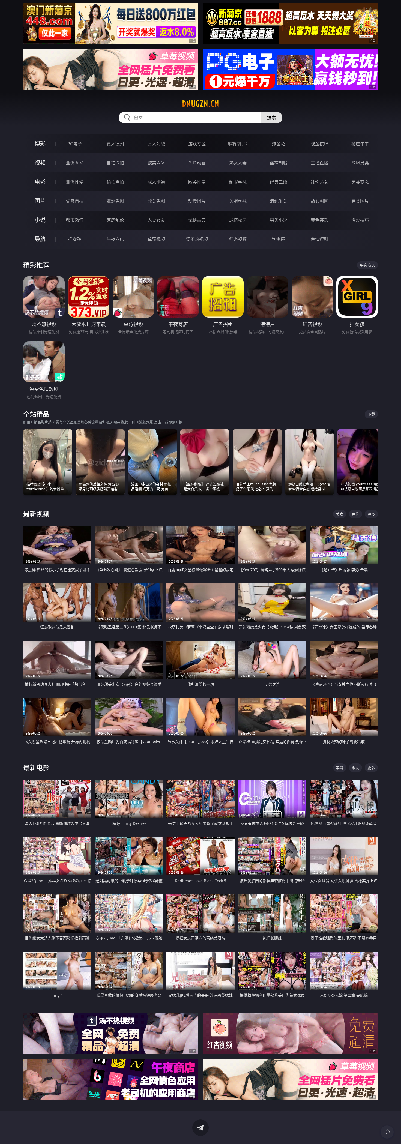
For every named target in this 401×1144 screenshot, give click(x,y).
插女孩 (74, 239)
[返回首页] (387, 1132)
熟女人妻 (238, 163)
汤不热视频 (197, 239)
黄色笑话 (319, 220)
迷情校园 (238, 220)
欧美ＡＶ (156, 163)
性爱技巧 (360, 220)
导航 (40, 239)
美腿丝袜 (238, 201)
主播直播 (319, 163)
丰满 (339, 767)
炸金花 (278, 144)
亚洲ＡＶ (74, 163)
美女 (339, 514)
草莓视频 (156, 239)
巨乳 (355, 514)
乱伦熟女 (319, 182)
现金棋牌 (319, 144)
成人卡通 (156, 182)
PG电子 (74, 144)
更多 (371, 514)
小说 (40, 220)
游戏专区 (197, 144)
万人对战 (156, 144)
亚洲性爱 (74, 182)
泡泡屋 (278, 239)
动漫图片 (197, 201)
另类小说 (278, 220)
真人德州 (115, 144)
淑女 (355, 767)
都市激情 (74, 220)
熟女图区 (319, 201)
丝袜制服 (278, 163)
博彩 (40, 143)
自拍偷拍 (115, 163)
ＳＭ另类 (360, 163)
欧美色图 (156, 201)
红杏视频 (238, 239)
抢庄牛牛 (360, 144)
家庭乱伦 (115, 220)
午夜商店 (115, 239)
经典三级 (278, 182)
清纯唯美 (278, 201)
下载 (371, 414)
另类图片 (360, 201)
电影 (40, 181)
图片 (40, 201)
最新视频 (36, 513)
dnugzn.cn (200, 103)
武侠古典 (197, 220)
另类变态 (360, 182)
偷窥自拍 (74, 201)
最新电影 (36, 767)
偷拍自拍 (115, 182)
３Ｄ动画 (197, 163)
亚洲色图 (115, 201)
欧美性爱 (197, 182)
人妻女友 (156, 220)
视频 (40, 162)
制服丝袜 (238, 182)
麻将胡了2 (238, 144)
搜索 (271, 118)
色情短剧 (319, 239)
